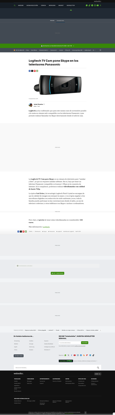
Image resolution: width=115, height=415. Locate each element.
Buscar (98, 367)
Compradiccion (82, 385)
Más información (69, 413)
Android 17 (51, 330)
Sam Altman (34, 50)
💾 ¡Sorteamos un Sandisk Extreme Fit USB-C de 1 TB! (56, 46)
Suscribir (84, 342)
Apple (15, 347)
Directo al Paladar (57, 381)
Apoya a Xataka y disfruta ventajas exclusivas (85, 361)
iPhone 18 (67, 50)
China (27, 50)
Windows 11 (47, 349)
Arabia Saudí (88, 50)
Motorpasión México (68, 401)
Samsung (31, 347)
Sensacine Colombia (42, 403)
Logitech (46, 227)
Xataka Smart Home (17, 388)
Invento (61, 50)
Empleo (31, 349)
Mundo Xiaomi (17, 391)
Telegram (92, 5)
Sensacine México (44, 401)
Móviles (16, 344)
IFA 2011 (79, 231)
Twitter (100, 5)
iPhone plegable (42, 330)
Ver (58, 273)
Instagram (95, 5)
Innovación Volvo (60, 20)
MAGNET (61, 5)
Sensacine (42, 381)
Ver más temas (19, 355)
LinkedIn (90, 355)
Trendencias (81, 381)
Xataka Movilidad (48, 344)
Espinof (41, 383)
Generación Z (53, 50)
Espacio (46, 341)
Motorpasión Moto (70, 383)
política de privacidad (80, 346)
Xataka (16, 381)
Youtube (98, 5)
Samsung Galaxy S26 (77, 50)
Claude (58, 330)
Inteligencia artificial (49, 347)
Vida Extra (29, 383)
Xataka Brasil (17, 403)
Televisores (38, 231)
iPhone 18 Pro (80, 330)
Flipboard (35, 71)
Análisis (31, 341)
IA (93, 50)
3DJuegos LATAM (31, 401)
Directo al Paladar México (57, 401)
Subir (96, 374)
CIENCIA (43, 5)
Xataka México (17, 401)
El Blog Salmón (94, 381)
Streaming (17, 341)
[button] (39, 104)
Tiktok (89, 5)
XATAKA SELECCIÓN (32, 5)
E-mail (37, 71)
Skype (45, 231)
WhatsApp (87, 5)
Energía (31, 344)
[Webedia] (97, 1)
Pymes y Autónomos (94, 384)
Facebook (30, 71)
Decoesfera (81, 383)
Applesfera (16, 385)
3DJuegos (29, 381)
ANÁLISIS (20, 5)
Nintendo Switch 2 (43, 50)
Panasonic (52, 231)
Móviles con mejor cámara (68, 330)
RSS (84, 355)
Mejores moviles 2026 (30, 330)
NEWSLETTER (71, 5)
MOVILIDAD (52, 5)
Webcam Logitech (69, 231)
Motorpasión (68, 381)
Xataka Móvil (17, 383)
